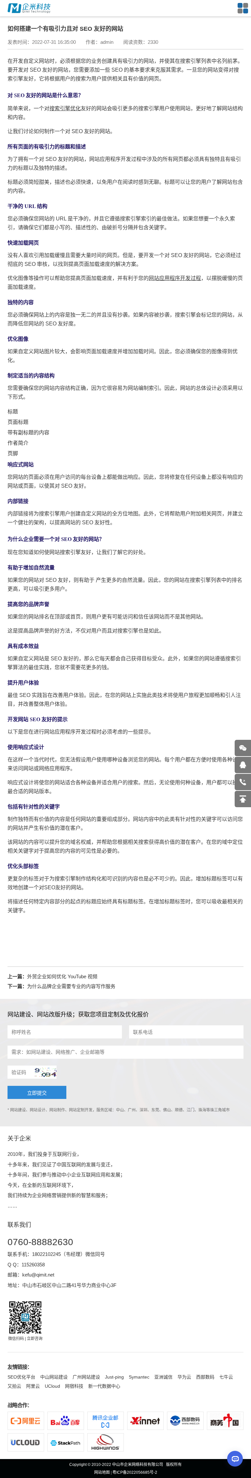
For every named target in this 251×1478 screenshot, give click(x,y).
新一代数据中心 (104, 1386)
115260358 (33, 1264)
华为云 (184, 1377)
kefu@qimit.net (38, 1275)
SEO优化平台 (21, 1377)
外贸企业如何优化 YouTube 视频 (62, 976)
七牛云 (226, 1377)
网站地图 (102, 1472)
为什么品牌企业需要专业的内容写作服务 (71, 986)
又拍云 (14, 1386)
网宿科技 (74, 1386)
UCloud (52, 1386)
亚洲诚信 (163, 1377)
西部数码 (205, 1377)
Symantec (139, 1377)
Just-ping (114, 1377)
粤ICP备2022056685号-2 (134, 1472)
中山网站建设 (54, 1377)
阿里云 (33, 1386)
